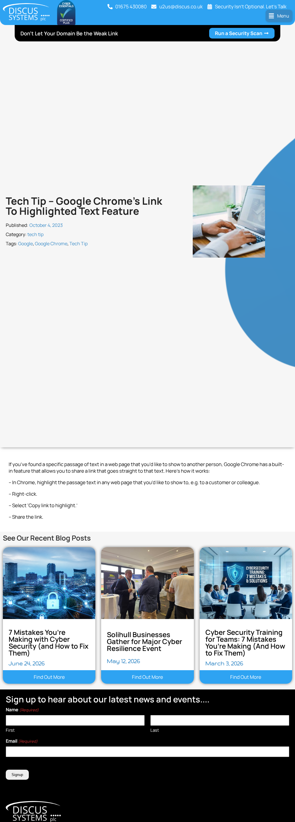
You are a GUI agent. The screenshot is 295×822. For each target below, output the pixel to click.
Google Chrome (51, 243)
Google (25, 243)
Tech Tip (78, 243)
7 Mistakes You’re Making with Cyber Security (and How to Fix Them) (48, 642)
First (10, 730)
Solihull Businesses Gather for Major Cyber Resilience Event (144, 641)
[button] (279, 16)
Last (154, 730)
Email (22, 741)
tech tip (35, 234)
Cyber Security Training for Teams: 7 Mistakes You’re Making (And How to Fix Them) (245, 642)
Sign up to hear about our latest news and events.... (107, 699)
